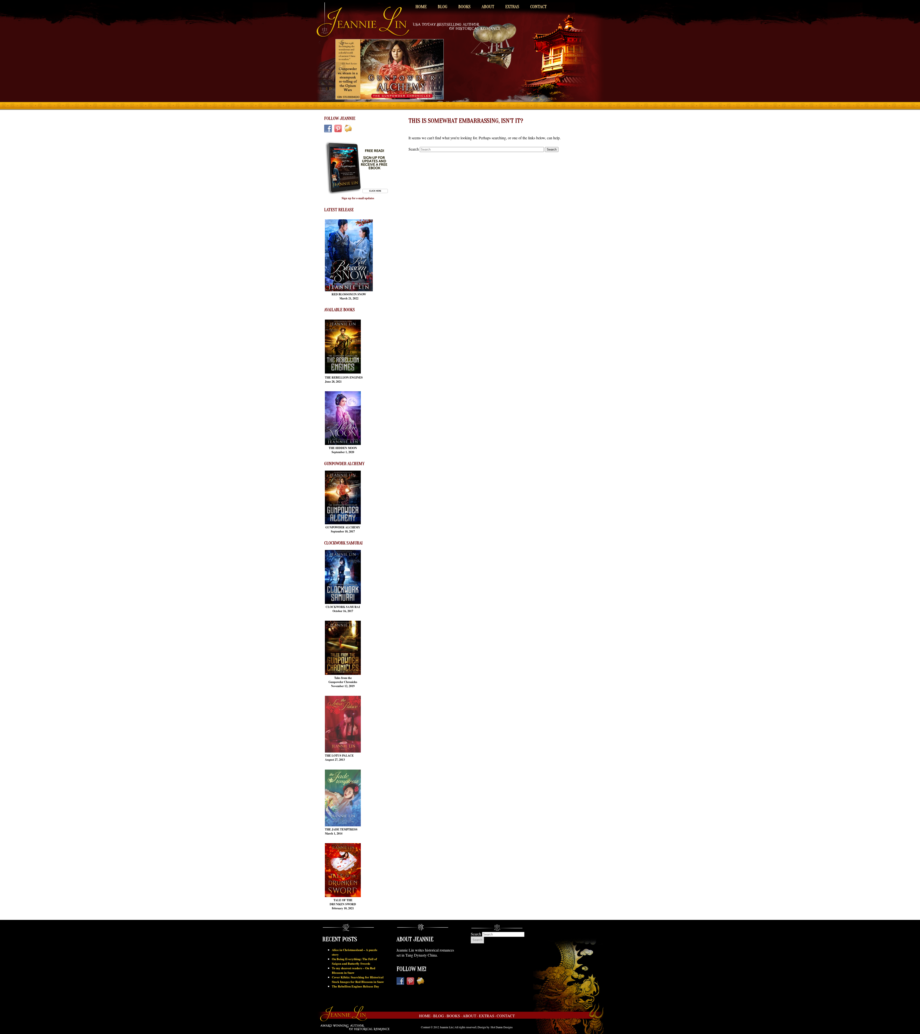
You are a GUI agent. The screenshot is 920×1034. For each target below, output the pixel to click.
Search (413, 149)
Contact (538, 6)
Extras (512, 6)
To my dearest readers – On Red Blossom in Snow (353, 970)
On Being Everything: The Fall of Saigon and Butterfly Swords (354, 961)
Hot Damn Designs (502, 1027)
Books (464, 6)
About (488, 6)
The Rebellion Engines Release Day (355, 986)
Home (421, 6)
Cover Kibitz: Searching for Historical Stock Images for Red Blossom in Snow (358, 979)
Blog (442, 6)
